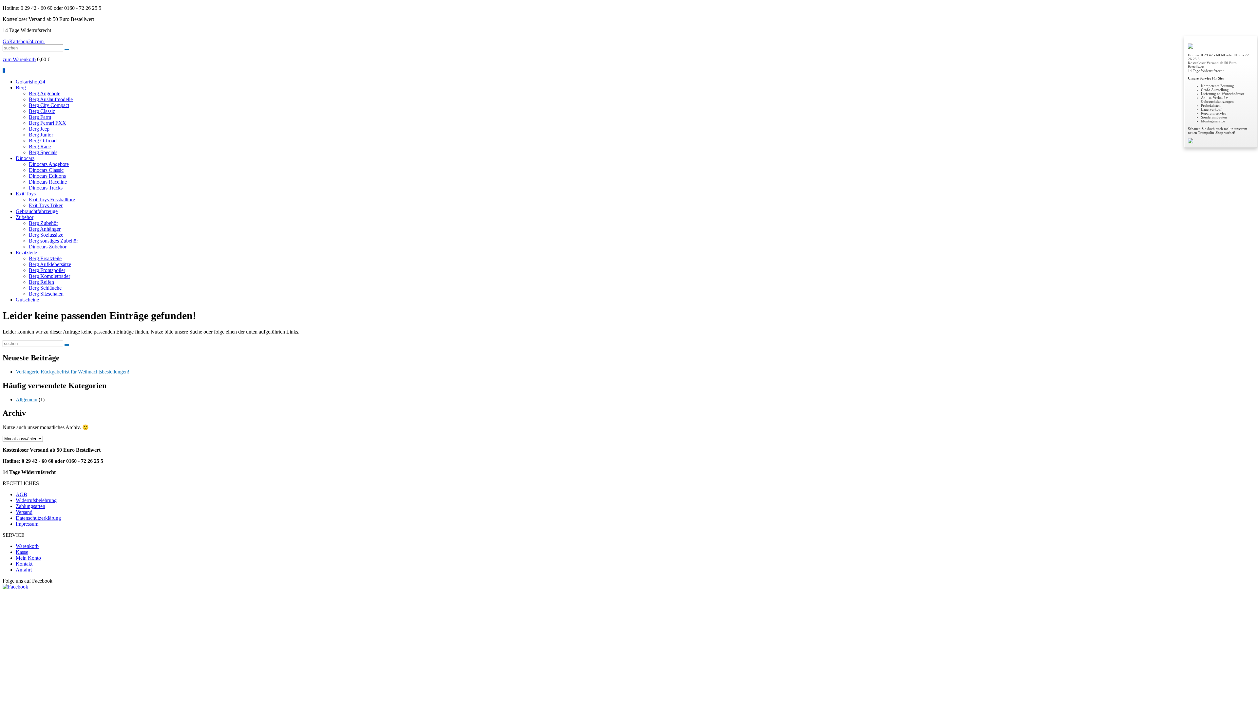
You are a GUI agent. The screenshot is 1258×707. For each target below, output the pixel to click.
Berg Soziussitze (46, 235)
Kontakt (24, 564)
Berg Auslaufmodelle (51, 99)
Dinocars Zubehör (48, 246)
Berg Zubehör (43, 223)
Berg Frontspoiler (47, 270)
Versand (24, 512)
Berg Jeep (39, 129)
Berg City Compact (49, 105)
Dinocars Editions (47, 176)
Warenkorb (27, 546)
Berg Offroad (43, 140)
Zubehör (24, 217)
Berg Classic (42, 111)
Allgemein (26, 399)
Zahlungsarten (30, 506)
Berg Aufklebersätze (50, 264)
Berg (21, 87)
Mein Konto (28, 558)
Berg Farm (40, 117)
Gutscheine (27, 299)
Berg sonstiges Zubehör (53, 241)
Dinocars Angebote (49, 164)
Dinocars (25, 158)
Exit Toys (26, 193)
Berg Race (40, 146)
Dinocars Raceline (48, 182)
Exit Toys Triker (46, 205)
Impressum (27, 524)
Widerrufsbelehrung (36, 500)
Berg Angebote (44, 93)
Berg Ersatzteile (45, 258)
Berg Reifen (41, 282)
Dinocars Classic (46, 170)
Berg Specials (43, 152)
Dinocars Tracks (46, 187)
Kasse (22, 552)
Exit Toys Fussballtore (52, 199)
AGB (21, 494)
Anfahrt (24, 569)
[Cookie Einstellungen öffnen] (52, 637)
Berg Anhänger (45, 229)
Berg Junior (41, 134)
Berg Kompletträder (49, 276)
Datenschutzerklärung (38, 518)
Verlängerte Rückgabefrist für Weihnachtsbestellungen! (72, 371)
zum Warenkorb (19, 59)
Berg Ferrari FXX (47, 123)
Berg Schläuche (45, 288)
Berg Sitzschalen (46, 294)
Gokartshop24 (30, 81)
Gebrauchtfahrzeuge (37, 211)
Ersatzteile (26, 252)
